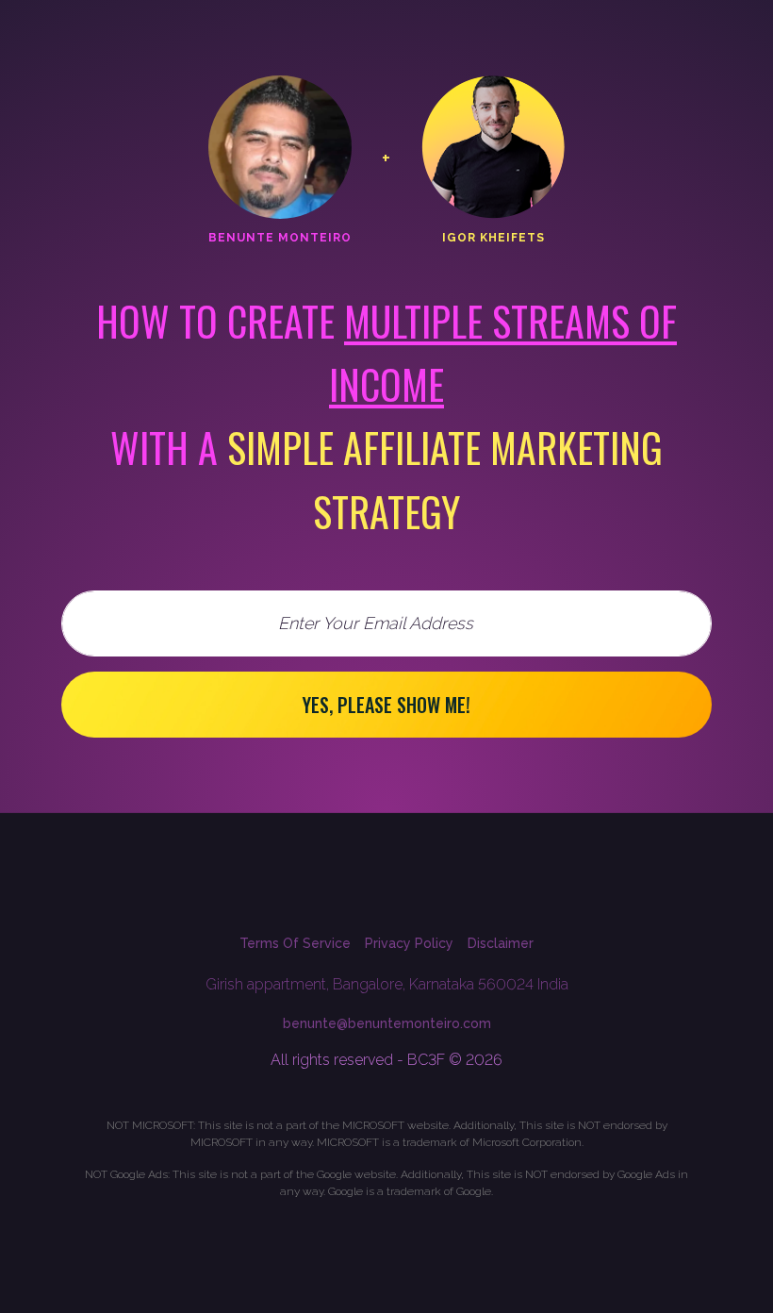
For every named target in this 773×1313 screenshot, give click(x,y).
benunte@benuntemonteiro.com (387, 1023)
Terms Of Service (295, 943)
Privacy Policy (409, 943)
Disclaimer (501, 943)
